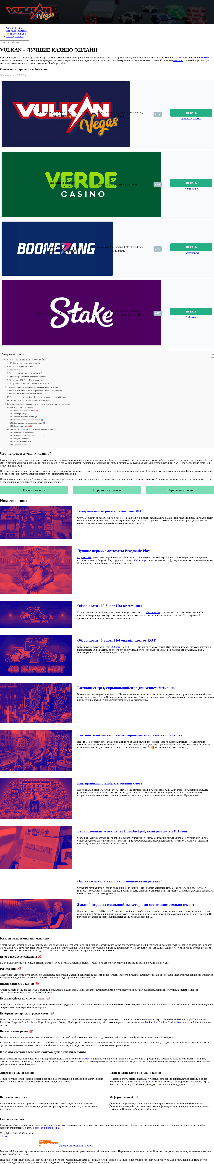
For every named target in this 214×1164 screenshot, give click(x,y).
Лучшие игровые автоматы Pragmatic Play (27, 376)
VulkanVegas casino (191, 118)
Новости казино (16, 370)
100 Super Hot (153, 612)
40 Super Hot (117, 647)
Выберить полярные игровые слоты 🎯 (29, 423)
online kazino (202, 57)
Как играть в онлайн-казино (22, 407)
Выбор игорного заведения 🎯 (26, 411)
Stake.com (191, 317)
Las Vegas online (14, 36)
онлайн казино (81, 1058)
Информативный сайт (22, 442)
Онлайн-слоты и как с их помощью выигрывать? (31, 400)
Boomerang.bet (191, 253)
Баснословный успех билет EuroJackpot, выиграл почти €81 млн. (38, 397)
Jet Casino (176, 57)
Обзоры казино (14, 28)
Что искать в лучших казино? (21, 366)
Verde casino (191, 188)
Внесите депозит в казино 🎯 (25, 417)
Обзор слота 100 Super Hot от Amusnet (26, 380)
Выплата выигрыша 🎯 (23, 426)
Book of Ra (151, 1022)
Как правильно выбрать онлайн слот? (25, 393)
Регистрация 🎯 (20, 414)
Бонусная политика (21, 439)
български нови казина (47, 1128)
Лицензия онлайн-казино (23, 433)
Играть (191, 112)
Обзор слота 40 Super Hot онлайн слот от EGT (29, 383)
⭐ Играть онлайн (16, 33)
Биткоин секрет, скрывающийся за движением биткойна (33, 387)
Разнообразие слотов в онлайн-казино (29, 436)
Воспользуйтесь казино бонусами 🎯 (28, 420)
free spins (178, 60)
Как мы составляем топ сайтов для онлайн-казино (31, 429)
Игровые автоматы (16, 30)
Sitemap (4, 1136)
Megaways (148, 1081)
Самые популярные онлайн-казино (26, 363)
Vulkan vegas (140, 560)
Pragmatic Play (84, 557)
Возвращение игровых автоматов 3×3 (25, 373)
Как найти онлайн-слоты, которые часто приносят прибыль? (35, 390)
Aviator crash (180, 1022)
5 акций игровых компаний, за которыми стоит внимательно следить (40, 404)
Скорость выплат (20, 445)
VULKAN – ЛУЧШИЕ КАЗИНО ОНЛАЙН (24, 359)
